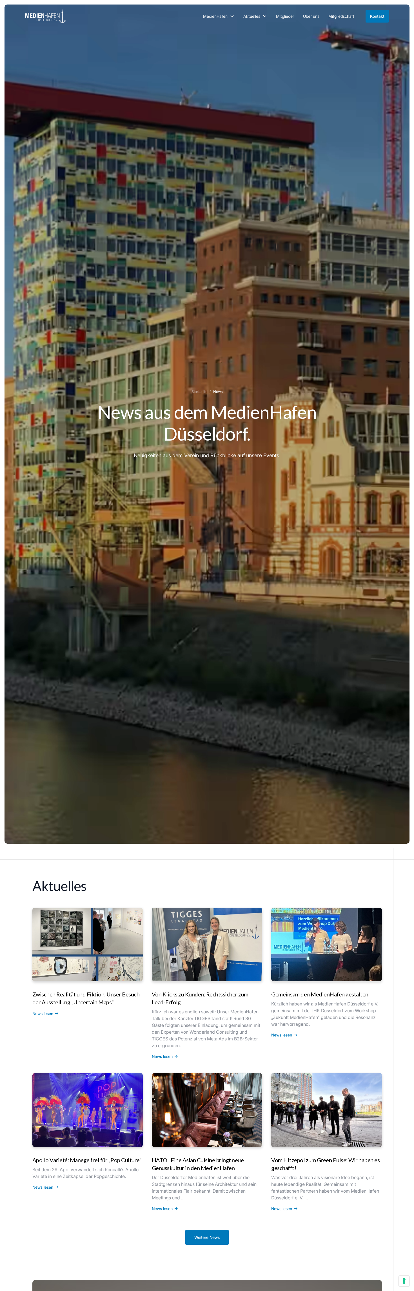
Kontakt (377, 16)
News (218, 391)
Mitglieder (285, 16)
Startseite (199, 391)
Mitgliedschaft (341, 16)
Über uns (311, 16)
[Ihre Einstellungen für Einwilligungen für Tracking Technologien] (404, 1281)
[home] (45, 16)
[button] (218, 16)
